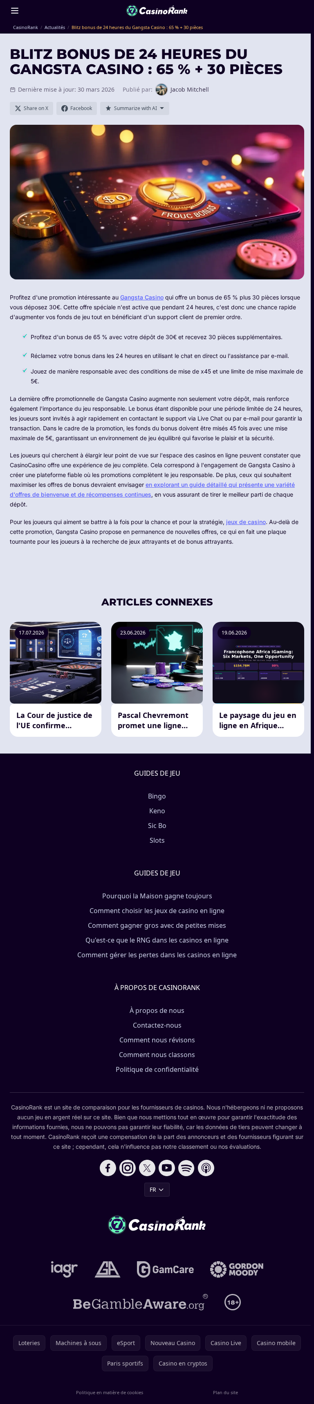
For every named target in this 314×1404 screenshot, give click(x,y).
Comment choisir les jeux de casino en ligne (157, 910)
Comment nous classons (157, 1054)
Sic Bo (157, 825)
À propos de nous (157, 1010)
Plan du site (225, 1392)
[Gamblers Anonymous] (107, 1269)
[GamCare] (165, 1269)
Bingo (157, 796)
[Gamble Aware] (140, 1302)
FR (153, 1189)
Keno (157, 810)
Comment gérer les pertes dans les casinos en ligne (157, 954)
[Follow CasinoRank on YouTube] (167, 1168)
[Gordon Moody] (236, 1269)
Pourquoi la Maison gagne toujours (157, 895)
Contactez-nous (157, 1025)
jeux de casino (246, 521)
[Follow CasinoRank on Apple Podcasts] (206, 1168)
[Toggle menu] (15, 10)
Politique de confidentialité (157, 1069)
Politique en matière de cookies (109, 1392)
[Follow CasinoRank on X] (147, 1168)
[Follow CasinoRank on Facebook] (108, 1168)
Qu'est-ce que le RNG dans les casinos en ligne (157, 940)
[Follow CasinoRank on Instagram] (127, 1168)
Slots (157, 840)
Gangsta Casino (142, 297)
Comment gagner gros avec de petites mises (157, 925)
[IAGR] (64, 1269)
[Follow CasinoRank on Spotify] (186, 1168)
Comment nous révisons (157, 1039)
